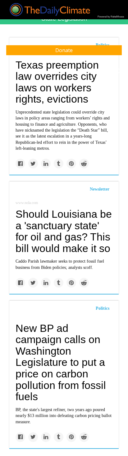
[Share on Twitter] (33, 163)
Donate (64, 50)
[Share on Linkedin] (46, 163)
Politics (102, 308)
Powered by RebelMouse (111, 16)
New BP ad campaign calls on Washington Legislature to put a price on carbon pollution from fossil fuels (61, 362)
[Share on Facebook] (20, 163)
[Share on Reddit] (84, 163)
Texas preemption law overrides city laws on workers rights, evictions (57, 82)
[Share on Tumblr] (58, 163)
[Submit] (119, 71)
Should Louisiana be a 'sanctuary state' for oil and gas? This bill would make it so (64, 231)
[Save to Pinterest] (71, 163)
